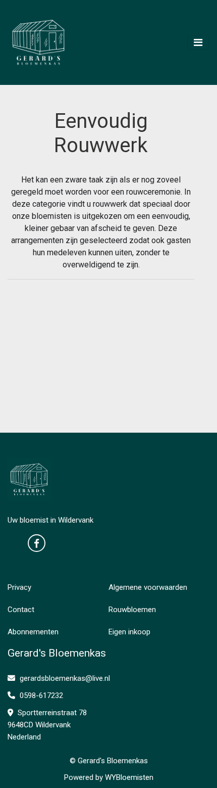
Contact (21, 609)
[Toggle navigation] (198, 42)
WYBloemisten (129, 777)
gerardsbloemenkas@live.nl (65, 678)
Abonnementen (33, 631)
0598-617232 (40, 695)
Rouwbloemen (132, 609)
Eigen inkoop (129, 631)
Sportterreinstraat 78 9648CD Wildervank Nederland (47, 724)
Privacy (19, 587)
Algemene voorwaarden (147, 587)
